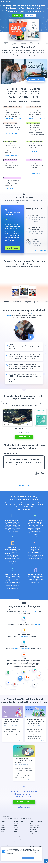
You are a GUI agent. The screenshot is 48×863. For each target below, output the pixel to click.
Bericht (15, 833)
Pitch (15, 835)
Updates (2, 831)
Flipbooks (33, 310)
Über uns (16, 842)
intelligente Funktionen (17, 500)
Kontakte (16, 843)
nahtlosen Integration (27, 622)
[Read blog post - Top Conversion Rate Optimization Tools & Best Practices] (24, 759)
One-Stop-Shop (33, 137)
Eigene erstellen (24, 433)
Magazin (16, 829)
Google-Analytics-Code (25, 632)
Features (3, 823)
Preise (2, 825)
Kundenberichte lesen (24, 481)
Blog (2, 843)
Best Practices (30, 721)
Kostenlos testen (12, 248)
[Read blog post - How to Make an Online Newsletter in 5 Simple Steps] (12, 720)
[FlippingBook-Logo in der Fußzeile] (6, 816)
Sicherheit (16, 845)
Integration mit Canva (34, 829)
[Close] (40, 848)
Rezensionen (3, 833)
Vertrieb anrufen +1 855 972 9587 (37, 843)
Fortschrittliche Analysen (35, 827)
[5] (28, 428)
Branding (31, 118)
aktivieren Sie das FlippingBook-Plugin (21, 644)
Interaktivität (9, 118)
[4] (26, 428)
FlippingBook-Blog (16, 696)
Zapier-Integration (13, 658)
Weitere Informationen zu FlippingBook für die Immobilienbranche (24, 277)
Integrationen (9, 188)
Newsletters (7, 723)
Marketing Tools (19, 762)
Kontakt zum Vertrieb (40, 250)
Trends (26, 760)
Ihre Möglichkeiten (18, 836)
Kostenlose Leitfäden (5, 845)
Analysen (41, 137)
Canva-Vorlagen (38, 620)
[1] (19, 428)
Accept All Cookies (28, 858)
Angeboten (8, 312)
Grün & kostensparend (35, 173)
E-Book (15, 831)
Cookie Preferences (15, 858)
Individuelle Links (40, 118)
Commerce (36, 723)
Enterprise (3, 829)
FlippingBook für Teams (35, 151)
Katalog (15, 825)
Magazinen (38, 310)
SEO (16, 133)
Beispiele (3, 827)
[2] (22, 428)
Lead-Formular (9, 133)
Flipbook (16, 823)
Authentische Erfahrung (34, 825)
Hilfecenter (3, 842)
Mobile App (22, 155)
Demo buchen (32, 842)
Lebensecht (18, 118)
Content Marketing (8, 721)
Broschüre (16, 827)
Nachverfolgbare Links (11, 155)
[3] (24, 428)
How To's (17, 721)
